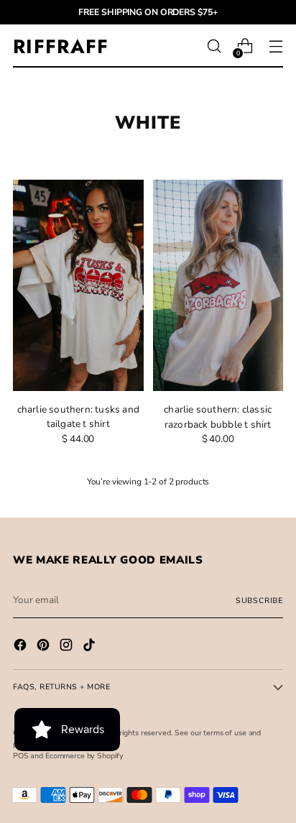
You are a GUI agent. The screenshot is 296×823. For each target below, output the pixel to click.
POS (21, 755)
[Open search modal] (213, 46)
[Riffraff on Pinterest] (44, 647)
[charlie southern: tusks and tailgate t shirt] (78, 285)
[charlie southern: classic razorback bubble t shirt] (218, 286)
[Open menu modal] (275, 46)
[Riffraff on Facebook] (21, 647)
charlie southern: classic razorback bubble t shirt (218, 417)
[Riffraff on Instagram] (67, 647)
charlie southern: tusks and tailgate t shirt (78, 417)
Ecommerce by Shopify (84, 755)
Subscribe (259, 600)
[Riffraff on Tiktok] (90, 647)
